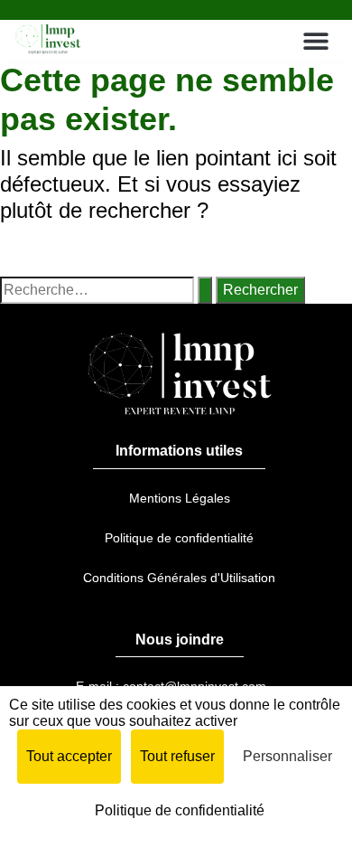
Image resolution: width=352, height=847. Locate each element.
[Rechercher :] (106, 290)
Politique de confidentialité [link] (179, 810)
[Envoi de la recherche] (205, 290)
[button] (316, 40)
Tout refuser (177, 756)
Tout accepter (69, 756)
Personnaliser (287, 756)
